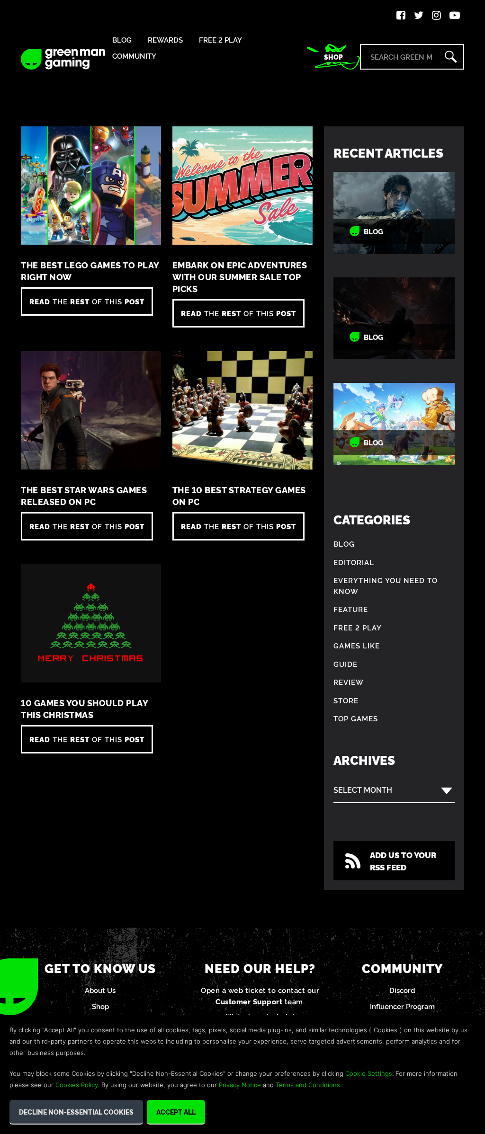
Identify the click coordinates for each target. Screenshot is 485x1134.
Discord (402, 990)
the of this (86, 301)
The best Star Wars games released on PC (84, 495)
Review (348, 682)
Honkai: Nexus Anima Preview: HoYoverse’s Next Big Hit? (394, 424)
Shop (333, 57)
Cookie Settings (368, 1073)
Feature (350, 609)
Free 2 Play (220, 39)
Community (134, 56)
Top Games (355, 718)
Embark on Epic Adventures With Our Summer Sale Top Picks (239, 276)
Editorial (353, 562)
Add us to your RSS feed (403, 860)
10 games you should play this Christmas (84, 708)
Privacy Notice (240, 1085)
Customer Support (249, 1001)
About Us (100, 990)
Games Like (356, 645)
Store (346, 700)
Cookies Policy (76, 1085)
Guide (345, 664)
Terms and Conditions (308, 1085)
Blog (122, 39)
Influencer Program (402, 1006)
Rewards (165, 39)
